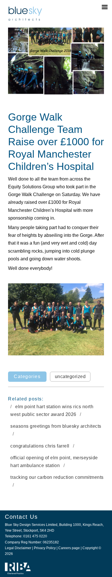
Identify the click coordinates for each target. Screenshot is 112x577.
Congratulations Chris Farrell (40, 446)
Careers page (69, 548)
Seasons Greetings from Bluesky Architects (55, 426)
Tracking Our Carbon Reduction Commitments (57, 477)
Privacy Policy (45, 548)
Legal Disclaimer (18, 548)
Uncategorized (70, 376)
